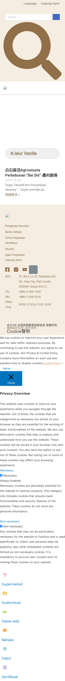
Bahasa (8, 640)
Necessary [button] (7, 470)
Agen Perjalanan (15, 255)
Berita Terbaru (13, 232)
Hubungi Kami (50, 3)
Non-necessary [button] (10, 521)
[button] (58, 88)
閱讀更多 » (12, 195)
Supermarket (12, 584)
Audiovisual (11, 603)
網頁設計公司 (15, 328)
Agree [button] (6, 368)
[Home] (33, 269)
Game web (10, 621)
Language (30, 3)
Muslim (9, 249)
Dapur (6, 658)
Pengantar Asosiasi (17, 226)
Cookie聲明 (18, 331)
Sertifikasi (11, 243)
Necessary (10, 475)
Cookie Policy (52, 363)
